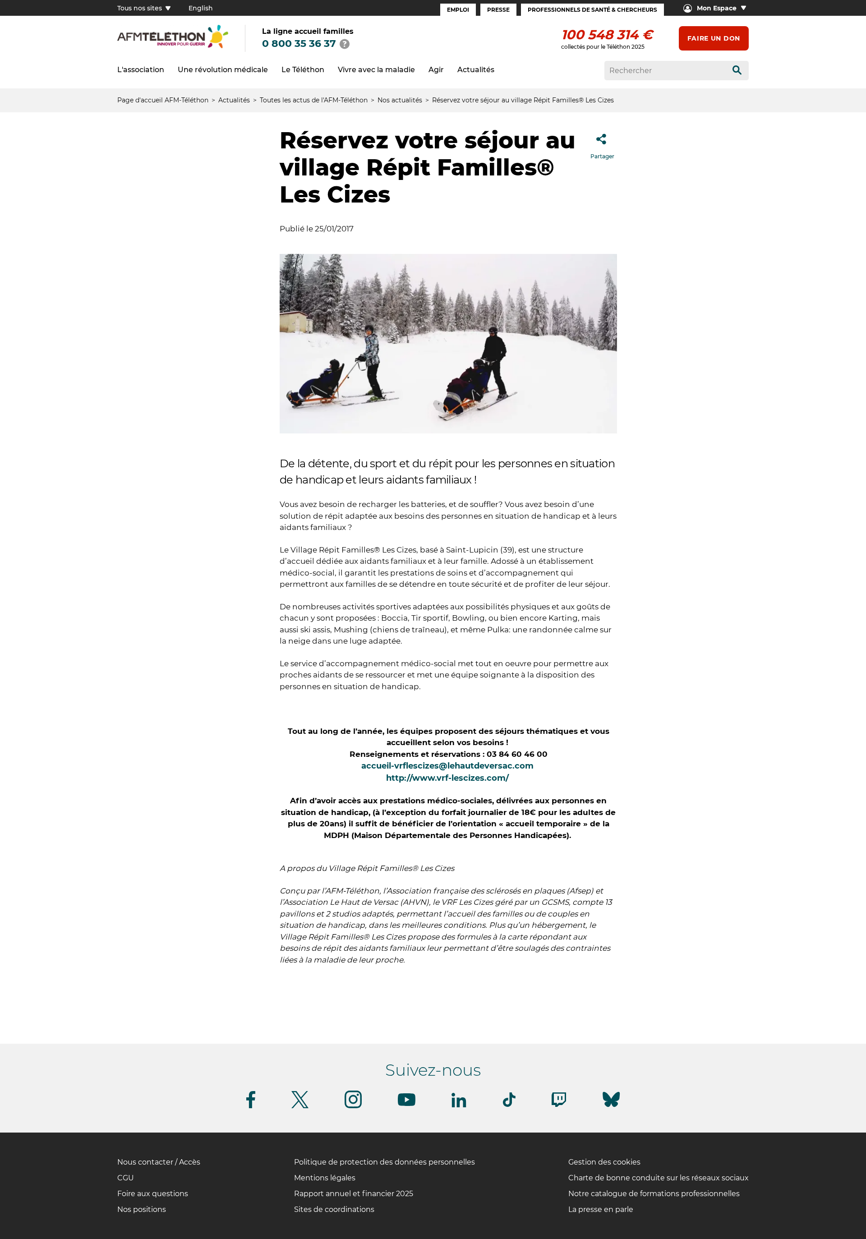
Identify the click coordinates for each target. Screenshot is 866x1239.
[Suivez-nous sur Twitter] (300, 1107)
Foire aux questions (152, 1193)
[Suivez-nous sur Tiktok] (509, 1105)
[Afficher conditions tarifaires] (345, 44)
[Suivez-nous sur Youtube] (406, 1104)
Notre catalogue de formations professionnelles (654, 1193)
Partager (602, 156)
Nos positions (141, 1209)
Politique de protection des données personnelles (384, 1162)
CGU (125, 1178)
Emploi (458, 9)
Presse (498, 9)
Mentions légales (324, 1178)
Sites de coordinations (334, 1209)
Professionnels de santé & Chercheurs (592, 9)
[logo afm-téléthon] (172, 47)
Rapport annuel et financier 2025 (353, 1193)
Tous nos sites (140, 8)
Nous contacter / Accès (158, 1162)
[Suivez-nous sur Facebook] (250, 1107)
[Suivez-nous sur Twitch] (559, 1105)
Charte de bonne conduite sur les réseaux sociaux (658, 1178)
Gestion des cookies (604, 1162)
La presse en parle (600, 1209)
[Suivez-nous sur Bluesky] (611, 1107)
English (201, 8)
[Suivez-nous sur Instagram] (353, 1107)
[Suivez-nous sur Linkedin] (459, 1106)
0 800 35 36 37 (299, 43)
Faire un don (713, 38)
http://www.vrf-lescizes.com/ (448, 778)
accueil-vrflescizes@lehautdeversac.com (447, 766)
